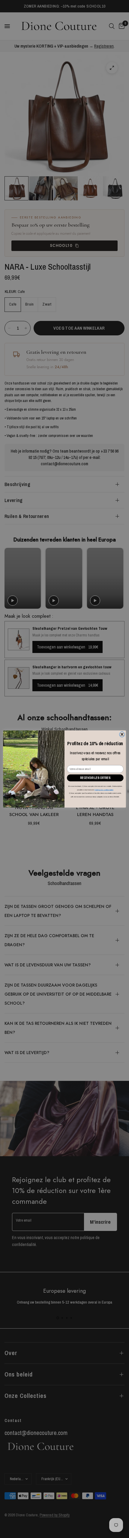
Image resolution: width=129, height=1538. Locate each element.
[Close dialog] (122, 734)
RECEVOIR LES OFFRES (95, 778)
